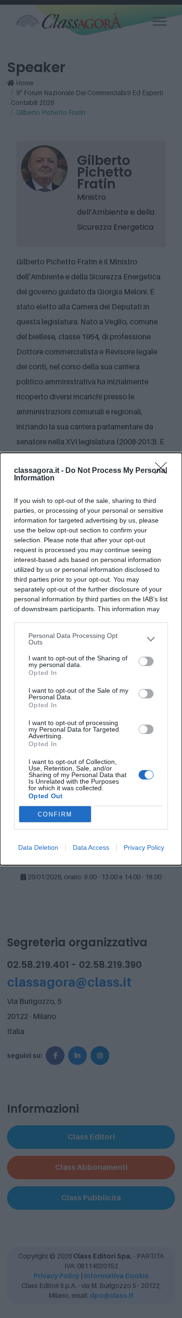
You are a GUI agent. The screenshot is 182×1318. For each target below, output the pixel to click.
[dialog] (91, 659)
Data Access (91, 847)
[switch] (146, 661)
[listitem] (91, 638)
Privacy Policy (144, 847)
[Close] (164, 471)
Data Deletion (38, 847)
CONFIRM (55, 814)
